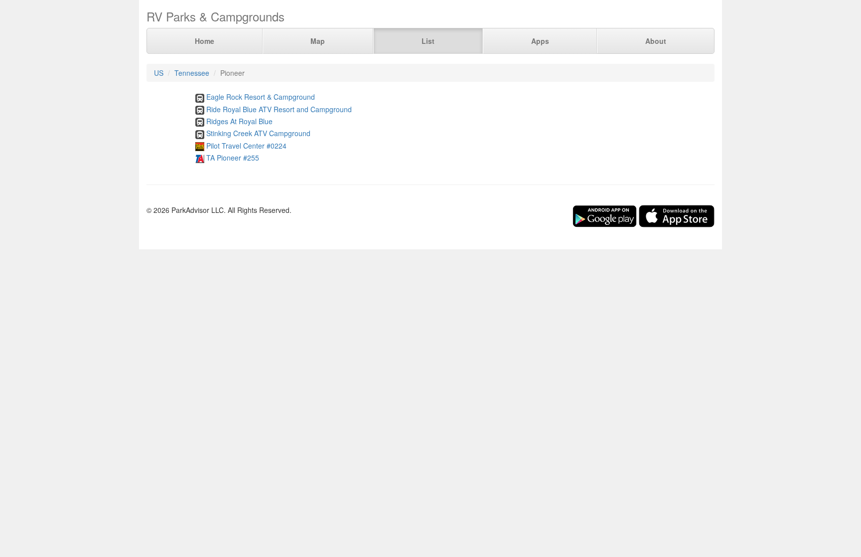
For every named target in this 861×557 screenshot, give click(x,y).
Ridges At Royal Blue (239, 121)
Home (204, 41)
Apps (540, 41)
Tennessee (191, 73)
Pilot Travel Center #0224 (246, 146)
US (158, 73)
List (428, 41)
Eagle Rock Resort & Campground (260, 97)
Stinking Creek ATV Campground (258, 133)
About (655, 41)
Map (317, 41)
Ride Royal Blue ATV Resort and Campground (279, 109)
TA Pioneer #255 (232, 158)
